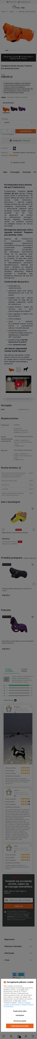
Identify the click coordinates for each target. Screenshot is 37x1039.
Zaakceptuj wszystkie (20, 1026)
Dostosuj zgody (20, 1021)
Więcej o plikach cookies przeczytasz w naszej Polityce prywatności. (18, 1004)
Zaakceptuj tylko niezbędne (20, 1013)
